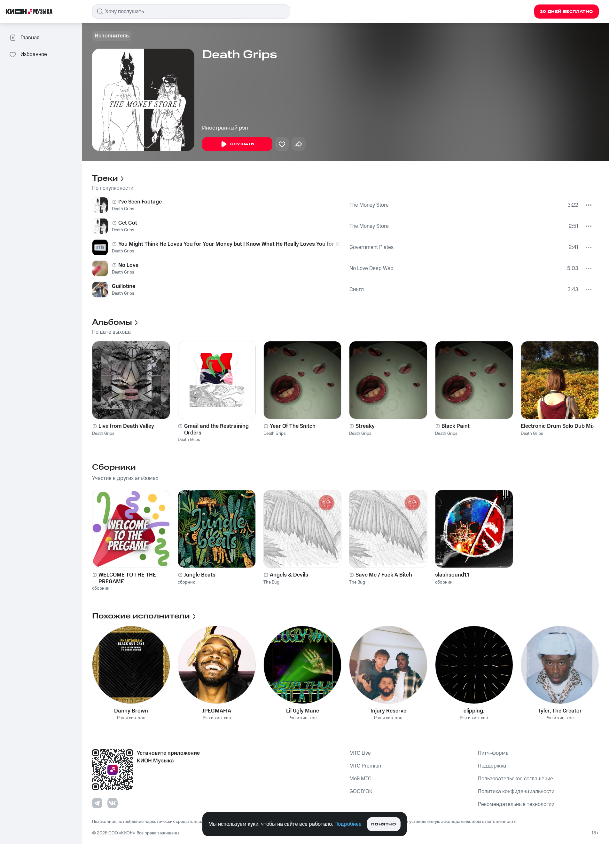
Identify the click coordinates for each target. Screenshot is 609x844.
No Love (128, 265)
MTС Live (360, 753)
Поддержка (492, 766)
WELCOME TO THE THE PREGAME (127, 578)
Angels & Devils (289, 575)
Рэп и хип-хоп (131, 718)
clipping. (474, 711)
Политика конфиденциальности (516, 791)
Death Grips (123, 209)
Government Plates (371, 247)
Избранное (33, 54)
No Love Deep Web (371, 268)
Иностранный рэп (225, 128)
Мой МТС (360, 779)
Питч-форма (493, 753)
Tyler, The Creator (560, 711)
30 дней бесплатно (566, 11)
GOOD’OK (360, 791)
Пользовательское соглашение (515, 779)
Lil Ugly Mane (302, 711)
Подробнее (348, 824)
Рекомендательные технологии (516, 804)
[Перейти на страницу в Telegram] (97, 803)
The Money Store (369, 205)
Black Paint (455, 426)
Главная (29, 38)
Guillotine (123, 286)
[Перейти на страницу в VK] (112, 803)
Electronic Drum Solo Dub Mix (558, 426)
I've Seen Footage (140, 202)
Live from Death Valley (126, 426)
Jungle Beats (199, 575)
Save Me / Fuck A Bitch (383, 575)
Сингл (356, 289)
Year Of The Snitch (293, 426)
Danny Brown (131, 711)
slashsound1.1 (452, 575)
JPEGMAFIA (216, 711)
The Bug (271, 582)
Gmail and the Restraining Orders (216, 429)
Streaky (365, 426)
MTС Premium (366, 766)
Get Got (127, 223)
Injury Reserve (388, 711)
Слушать (242, 144)
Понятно (383, 824)
